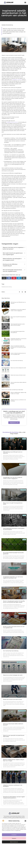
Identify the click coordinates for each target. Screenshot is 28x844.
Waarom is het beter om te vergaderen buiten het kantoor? (14, 248)
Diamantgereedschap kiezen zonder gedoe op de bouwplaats (13, 529)
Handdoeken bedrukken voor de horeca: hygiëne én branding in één (13, 577)
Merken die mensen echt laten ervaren (18, 375)
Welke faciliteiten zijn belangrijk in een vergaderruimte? (14, 259)
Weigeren (14, 838)
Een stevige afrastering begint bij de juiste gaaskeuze (13, 553)
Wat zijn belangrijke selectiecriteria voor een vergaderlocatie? (14, 270)
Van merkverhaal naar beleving (17, 360)
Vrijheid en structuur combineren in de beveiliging (12, 786)
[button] (25, 821)
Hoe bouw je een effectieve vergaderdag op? (14, 265)
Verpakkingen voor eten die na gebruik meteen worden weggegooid (12, 478)
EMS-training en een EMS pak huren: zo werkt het (12, 452)
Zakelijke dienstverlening (7, 24)
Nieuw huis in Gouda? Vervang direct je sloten (12, 503)
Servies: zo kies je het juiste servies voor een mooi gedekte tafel (13, 627)
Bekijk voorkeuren (14, 841)
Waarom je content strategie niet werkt (18, 367)
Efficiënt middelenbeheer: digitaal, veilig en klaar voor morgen (13, 760)
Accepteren (14, 834)
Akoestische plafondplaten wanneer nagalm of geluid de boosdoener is (14, 797)
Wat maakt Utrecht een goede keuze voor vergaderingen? (14, 253)
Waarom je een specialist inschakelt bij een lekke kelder (12, 389)
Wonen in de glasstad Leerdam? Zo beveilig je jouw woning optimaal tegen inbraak (18, 347)
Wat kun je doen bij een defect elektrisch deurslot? (13, 724)
